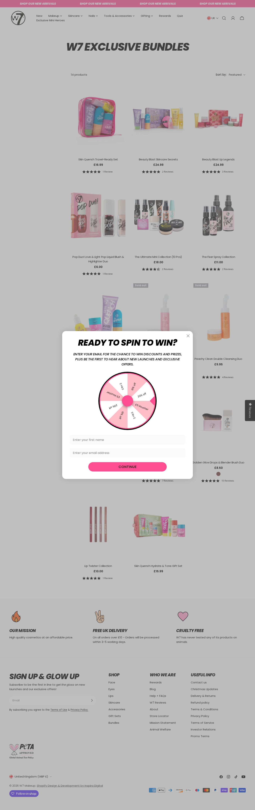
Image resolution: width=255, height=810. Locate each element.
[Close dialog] (188, 336)
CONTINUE (128, 466)
